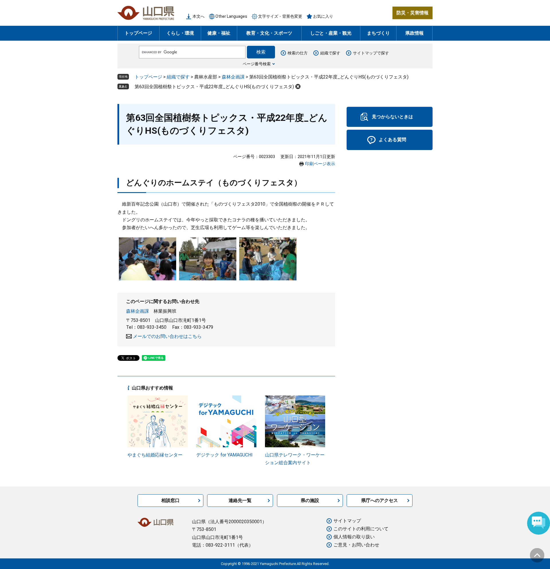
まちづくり (378, 33)
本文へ (198, 16)
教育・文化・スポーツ (269, 33)
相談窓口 (170, 500)
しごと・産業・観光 (330, 33)
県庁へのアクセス (379, 500)
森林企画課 (233, 77)
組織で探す (330, 53)
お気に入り (323, 16)
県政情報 (414, 33)
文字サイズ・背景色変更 (280, 16)
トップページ (138, 33)
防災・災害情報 (412, 12)
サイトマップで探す (371, 53)
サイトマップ (347, 520)
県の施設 (310, 500)
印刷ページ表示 (320, 163)
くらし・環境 (180, 33)
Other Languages (231, 16)
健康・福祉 (218, 33)
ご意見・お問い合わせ (356, 545)
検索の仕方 (298, 53)
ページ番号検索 (257, 64)
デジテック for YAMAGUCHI (224, 455)
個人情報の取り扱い (354, 537)
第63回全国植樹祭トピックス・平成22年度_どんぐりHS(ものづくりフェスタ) (214, 86)
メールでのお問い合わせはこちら (167, 336)
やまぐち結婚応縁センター (154, 455)
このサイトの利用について (360, 528)
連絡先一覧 (240, 500)
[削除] (297, 86)
